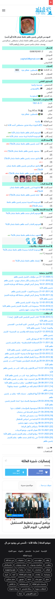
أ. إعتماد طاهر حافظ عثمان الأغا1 (28, 261)
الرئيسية (44, 554)
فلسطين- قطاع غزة (30, 70)
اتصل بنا (36, 554)
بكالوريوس (34, 89)
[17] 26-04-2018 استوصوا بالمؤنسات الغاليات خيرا (32, 408)
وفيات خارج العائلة (25, 578)
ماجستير (28, 554)
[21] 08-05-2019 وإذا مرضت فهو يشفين (35, 423)
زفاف (47, 563)
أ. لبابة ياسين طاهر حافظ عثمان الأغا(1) (25, 195)
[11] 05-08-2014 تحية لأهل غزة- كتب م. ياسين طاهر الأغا (29, 375)
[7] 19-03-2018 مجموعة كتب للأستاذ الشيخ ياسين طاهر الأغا (28, 306)
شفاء (20, 597)
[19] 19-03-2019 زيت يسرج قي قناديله (36, 416)
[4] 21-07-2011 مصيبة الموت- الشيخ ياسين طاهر (32, 291)
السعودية (34, 96)
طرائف (48, 573)
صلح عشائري (10, 583)
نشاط (29, 583)
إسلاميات (38, 573)
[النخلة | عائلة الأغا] (44, 10)
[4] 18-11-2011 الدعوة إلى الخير (40, 339)
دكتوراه (20, 554)
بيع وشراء (47, 578)
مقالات (48, 568)
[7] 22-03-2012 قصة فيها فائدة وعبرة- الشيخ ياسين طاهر (29, 353)
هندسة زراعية (36, 85)
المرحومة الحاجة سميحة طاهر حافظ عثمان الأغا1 (22, 250)
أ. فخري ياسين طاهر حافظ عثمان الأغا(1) (25, 173)
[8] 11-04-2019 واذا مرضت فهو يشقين (36, 310)
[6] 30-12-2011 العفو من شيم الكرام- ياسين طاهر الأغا (30, 350)
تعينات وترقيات (21, 568)
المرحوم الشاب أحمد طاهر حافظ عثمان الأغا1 (23, 224)
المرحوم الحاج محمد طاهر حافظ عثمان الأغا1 (23, 213)
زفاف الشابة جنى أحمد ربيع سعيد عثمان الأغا (26, 2)
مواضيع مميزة (27, 485)
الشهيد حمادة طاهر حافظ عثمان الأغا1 (26, 235)
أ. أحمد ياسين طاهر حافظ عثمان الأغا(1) (25, 144)
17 (41, 103)
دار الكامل (12, 587)
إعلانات (37, 578)
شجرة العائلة (27, 559)
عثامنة (37, 121)
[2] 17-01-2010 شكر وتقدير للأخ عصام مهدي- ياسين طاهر (28, 280)
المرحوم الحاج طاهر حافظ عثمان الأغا (26, 133)
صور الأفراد (12, 554)
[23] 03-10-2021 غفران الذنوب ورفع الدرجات (34, 430)
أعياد (13, 578)
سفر (29, 563)
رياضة (21, 573)
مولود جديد (38, 563)
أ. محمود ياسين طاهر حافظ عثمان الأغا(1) (24, 151)
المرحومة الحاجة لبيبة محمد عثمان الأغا (25, 136)
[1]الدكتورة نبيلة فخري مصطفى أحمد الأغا (25, 125)
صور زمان (38, 583)
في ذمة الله (10, 563)
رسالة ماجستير (26, 592)
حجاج (47, 583)
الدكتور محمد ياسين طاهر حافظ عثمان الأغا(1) (22, 158)
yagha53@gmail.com (30, 59)
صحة (29, 573)
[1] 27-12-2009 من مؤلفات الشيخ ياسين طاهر (33, 277)
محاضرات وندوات (36, 568)
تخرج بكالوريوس (31, 597)
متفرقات (21, 563)
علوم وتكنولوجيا (10, 573)
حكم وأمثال (8, 568)
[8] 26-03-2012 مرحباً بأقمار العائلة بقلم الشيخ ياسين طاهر (28, 357)
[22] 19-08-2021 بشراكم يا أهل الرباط (37, 426)
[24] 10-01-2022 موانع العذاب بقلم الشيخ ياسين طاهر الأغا (28, 434)
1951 (35, 103)
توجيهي (21, 583)
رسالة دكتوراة (13, 592)
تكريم (6, 578)
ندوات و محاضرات (43, 485)
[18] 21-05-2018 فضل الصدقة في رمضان (35, 412)
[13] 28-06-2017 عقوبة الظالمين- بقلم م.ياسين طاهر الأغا (29, 383)
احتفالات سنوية (40, 592)
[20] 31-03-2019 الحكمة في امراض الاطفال (34, 419)
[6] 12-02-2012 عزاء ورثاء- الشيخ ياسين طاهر (34, 302)
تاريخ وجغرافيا (23, 587)
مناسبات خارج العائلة (39, 587)
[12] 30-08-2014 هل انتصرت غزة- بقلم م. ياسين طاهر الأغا (28, 379)
